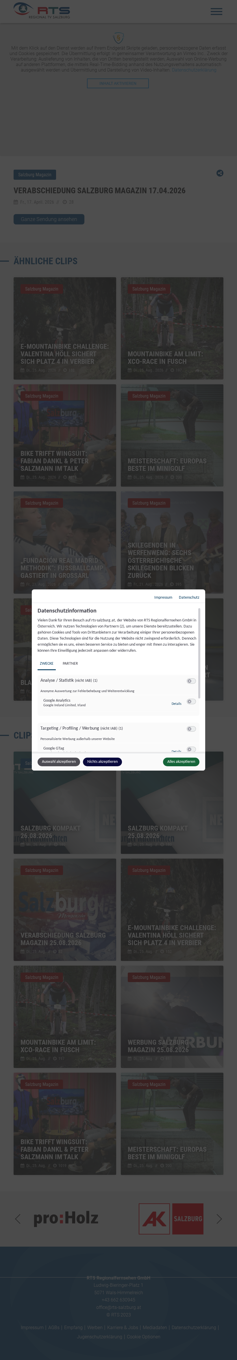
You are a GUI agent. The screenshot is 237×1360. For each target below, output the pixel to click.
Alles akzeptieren (181, 762)
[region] (119, 680)
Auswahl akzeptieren (59, 762)
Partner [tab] (70, 664)
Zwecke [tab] (46, 664)
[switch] (191, 681)
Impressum (163, 597)
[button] (189, 681)
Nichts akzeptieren (102, 762)
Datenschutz (189, 597)
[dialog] (118, 680)
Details (177, 704)
